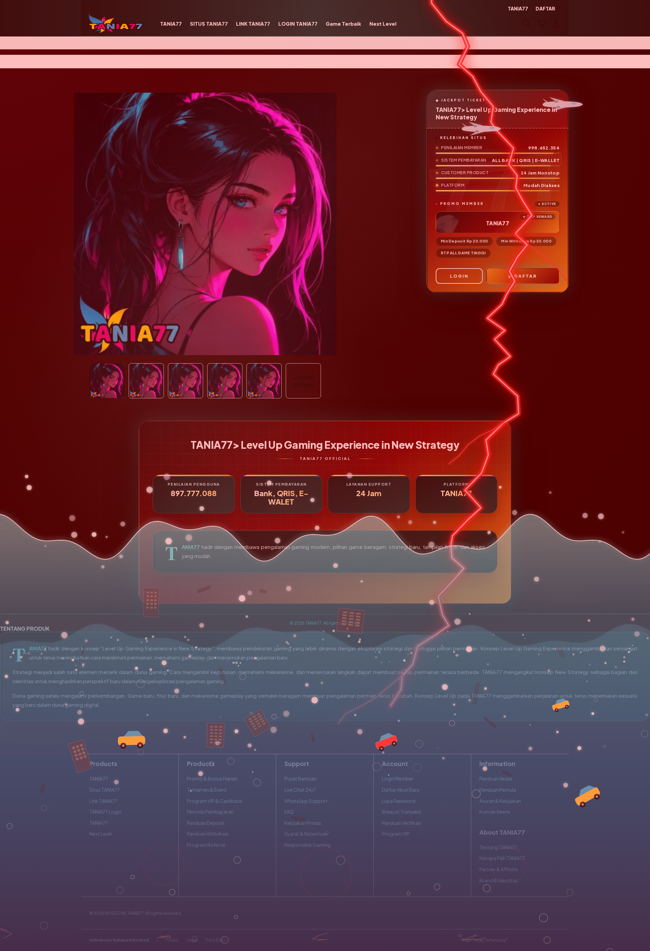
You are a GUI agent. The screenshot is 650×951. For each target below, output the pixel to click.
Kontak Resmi (494, 812)
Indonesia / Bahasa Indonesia (119, 940)
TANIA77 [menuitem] (518, 8)
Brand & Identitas (498, 880)
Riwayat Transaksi (401, 812)
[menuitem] (171, 24)
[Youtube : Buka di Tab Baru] (556, 940)
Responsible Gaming (307, 845)
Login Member (397, 778)
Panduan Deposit (206, 823)
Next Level (100, 834)
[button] (541, 23)
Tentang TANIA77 (498, 847)
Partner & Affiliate (498, 869)
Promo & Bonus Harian (212, 778)
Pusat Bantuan (300, 778)
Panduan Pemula (497, 790)
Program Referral (206, 845)
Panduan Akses (496, 778)
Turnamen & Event (207, 790)
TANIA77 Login (105, 812)
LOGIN (459, 276)
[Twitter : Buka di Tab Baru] (530, 940)
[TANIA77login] (116, 23)
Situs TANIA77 (104, 790)
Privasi (172, 940)
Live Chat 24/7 (300, 790)
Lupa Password (398, 801)
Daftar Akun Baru (400, 790)
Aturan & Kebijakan (500, 801)
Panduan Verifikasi (401, 823)
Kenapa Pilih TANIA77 (502, 858)
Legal (192, 940)
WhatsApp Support (306, 801)
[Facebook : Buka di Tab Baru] (517, 940)
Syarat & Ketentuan (306, 834)
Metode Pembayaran (210, 812)
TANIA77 (191, 546)
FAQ (289, 812)
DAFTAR (525, 276)
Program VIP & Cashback (214, 801)
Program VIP (396, 834)
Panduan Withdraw (208, 834)
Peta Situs (215, 940)
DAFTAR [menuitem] (545, 8)
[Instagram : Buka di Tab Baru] (543, 940)
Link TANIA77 (103, 801)
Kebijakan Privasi (302, 823)
